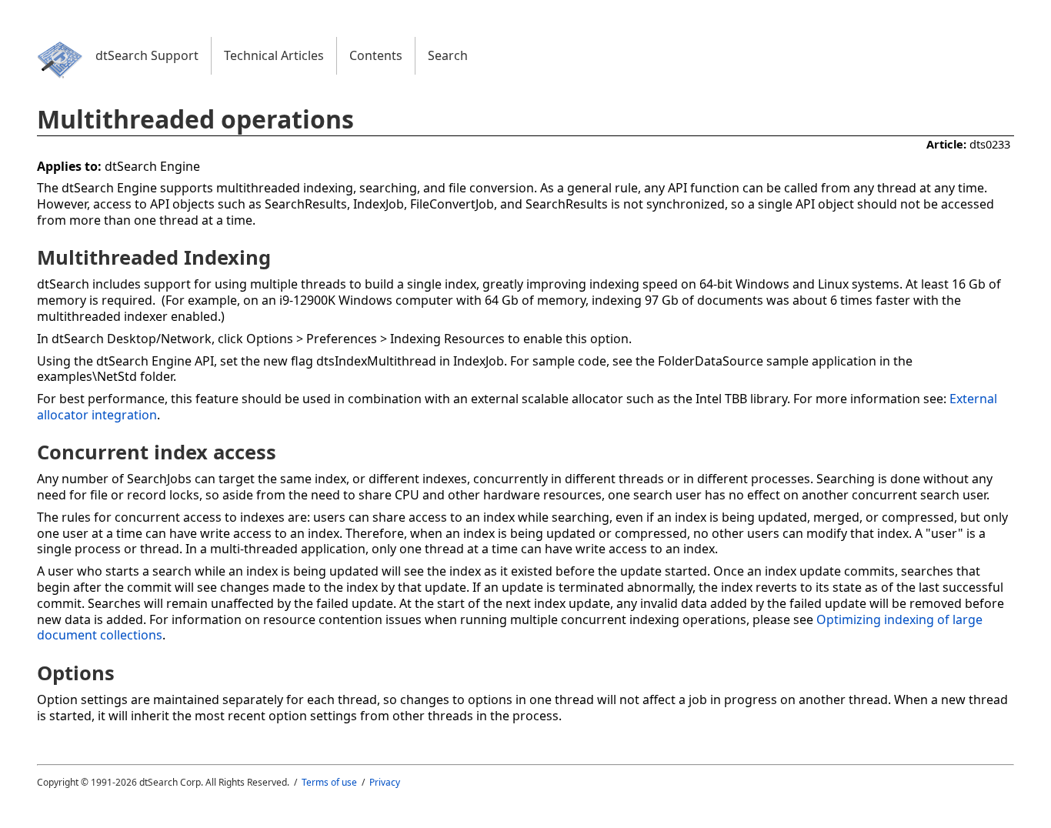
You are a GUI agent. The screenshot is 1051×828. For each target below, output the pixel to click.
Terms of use (329, 782)
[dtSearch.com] (60, 78)
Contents (375, 55)
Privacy (384, 782)
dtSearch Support (147, 55)
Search (448, 55)
